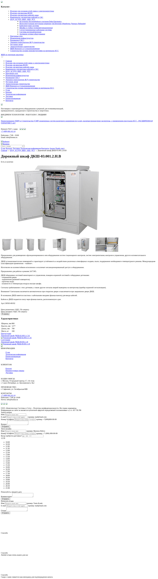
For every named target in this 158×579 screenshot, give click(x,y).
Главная (9, 61)
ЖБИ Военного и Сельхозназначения (25, 49)
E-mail (3, 417)
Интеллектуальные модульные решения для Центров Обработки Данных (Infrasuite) (52, 24)
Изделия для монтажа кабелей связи (24, 15)
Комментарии (6, 497)
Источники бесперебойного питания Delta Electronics (40, 21)
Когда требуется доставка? (11, 436)
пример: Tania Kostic (35, 503)
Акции (52, 148)
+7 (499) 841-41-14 (8, 131)
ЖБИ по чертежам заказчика (12, 55)
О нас (8, 90)
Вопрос (4, 424)
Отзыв (3, 511)
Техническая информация (16, 94)
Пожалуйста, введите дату (11, 492)
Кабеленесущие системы (29, 26)
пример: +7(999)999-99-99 (46, 419)
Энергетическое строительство (22, 47)
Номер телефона (7, 419)
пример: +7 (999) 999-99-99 (46, 433)
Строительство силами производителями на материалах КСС (34, 51)
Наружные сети (16, 36)
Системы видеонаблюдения (30, 32)
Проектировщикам (13, 98)
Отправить (5, 426)
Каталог (9, 92)
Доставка (9, 96)
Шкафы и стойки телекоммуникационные (36, 28)
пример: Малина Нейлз (36, 431)
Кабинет (6, 142)
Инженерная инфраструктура (21, 38)
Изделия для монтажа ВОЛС (21, 13)
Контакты (9, 101)
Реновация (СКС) (17, 40)
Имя (2, 415)
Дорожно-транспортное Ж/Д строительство (27, 42)
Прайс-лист (60, 148)
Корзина (6, 144)
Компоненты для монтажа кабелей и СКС (26, 17)
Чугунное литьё (16, 44)
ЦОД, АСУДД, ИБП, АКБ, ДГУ (22, 19)
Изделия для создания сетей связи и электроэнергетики (32, 11)
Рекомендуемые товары (15, 371)
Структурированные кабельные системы (35, 30)
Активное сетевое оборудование (32, 34)
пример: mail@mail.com (37, 417)
